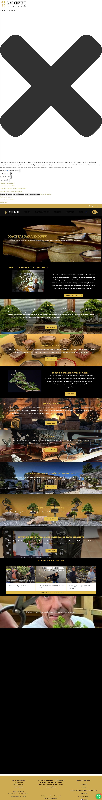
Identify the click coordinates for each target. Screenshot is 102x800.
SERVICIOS (57, 212)
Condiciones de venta (51, 798)
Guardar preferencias (32, 194)
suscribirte (71, 544)
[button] (51, 86)
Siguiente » (60, 592)
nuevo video (55, 544)
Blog (81, 212)
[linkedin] (94, 206)
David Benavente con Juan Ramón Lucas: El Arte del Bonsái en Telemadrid (80, 586)
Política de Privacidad (7, 200)
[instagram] (89, 206)
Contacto (70, 212)
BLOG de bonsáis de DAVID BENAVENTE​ (84, 790)
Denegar (9, 194)
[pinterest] (97, 206)
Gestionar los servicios (7, 186)
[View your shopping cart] (94, 212)
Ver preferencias (18, 194)
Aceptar (3, 194)
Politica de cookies (47, 796)
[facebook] (87, 206)
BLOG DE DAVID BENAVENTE (51, 561)
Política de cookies (6, 197)
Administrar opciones (7, 183)
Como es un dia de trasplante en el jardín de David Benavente (19, 586)
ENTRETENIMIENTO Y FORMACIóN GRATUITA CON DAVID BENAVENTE (51, 537)
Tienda (27, 212)
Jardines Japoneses (42, 212)
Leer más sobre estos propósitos (11, 191)
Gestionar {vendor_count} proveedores (13, 188)
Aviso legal (3, 202)
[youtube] (92, 206)
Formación (84, 793)
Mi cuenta (84, 784)
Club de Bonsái (84, 796)
